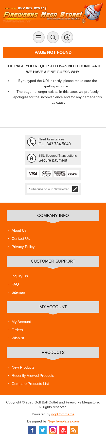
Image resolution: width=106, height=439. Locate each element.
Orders (17, 330)
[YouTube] (63, 430)
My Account (21, 322)
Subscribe (75, 189)
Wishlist (18, 338)
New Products (23, 367)
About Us (19, 230)
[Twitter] (43, 430)
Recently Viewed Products (33, 375)
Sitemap (18, 292)
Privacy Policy (23, 247)
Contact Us (21, 238)
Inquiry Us (20, 276)
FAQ (15, 284)
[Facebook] (32, 430)
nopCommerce (62, 414)
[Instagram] (53, 430)
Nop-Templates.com (63, 421)
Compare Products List (30, 384)
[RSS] (74, 430)
